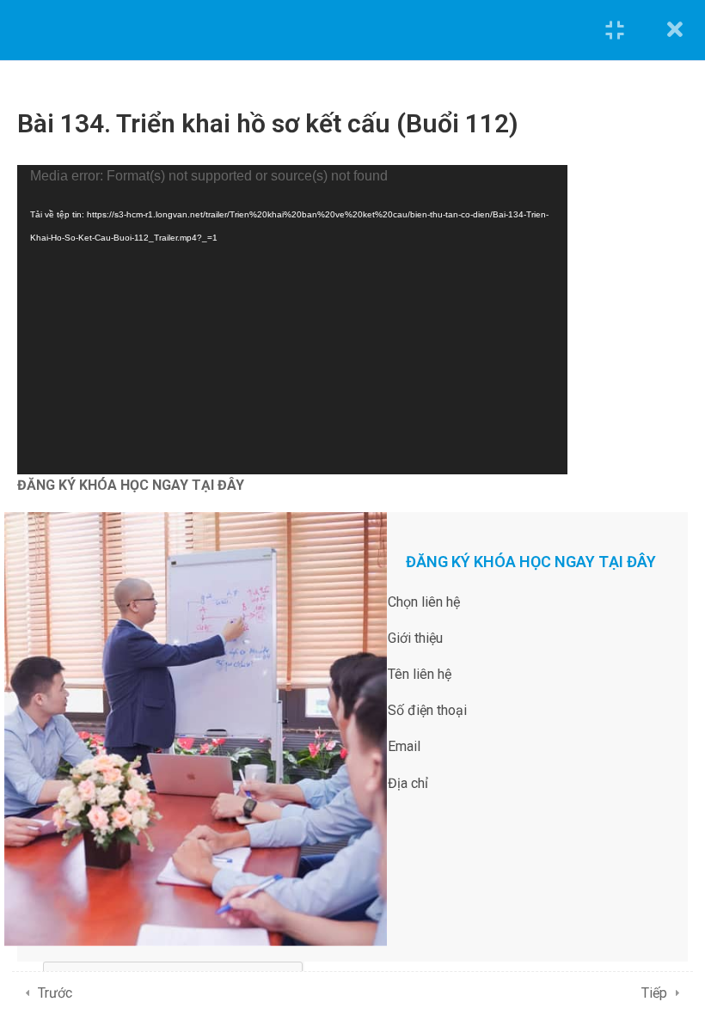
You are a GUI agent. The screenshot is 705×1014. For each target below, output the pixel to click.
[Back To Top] (670, 984)
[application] (292, 319)
